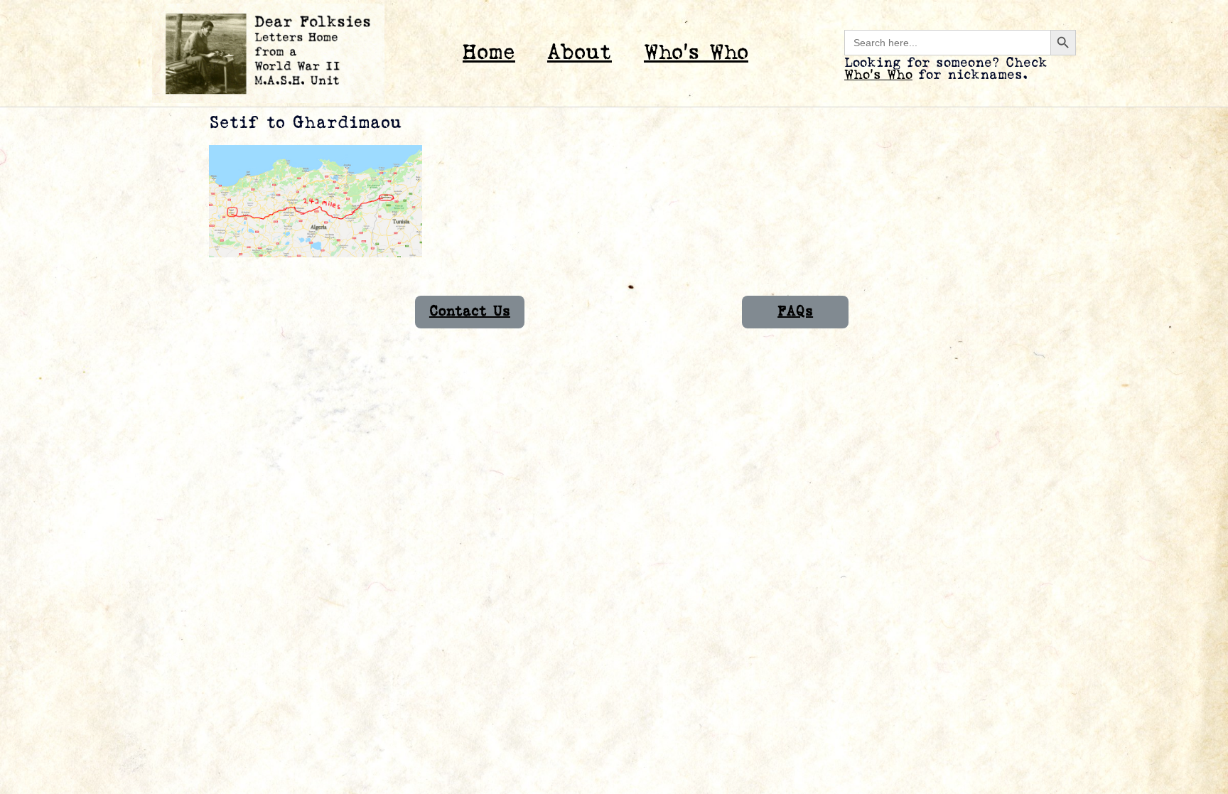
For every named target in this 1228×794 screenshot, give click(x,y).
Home (489, 53)
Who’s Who (696, 53)
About (579, 53)
